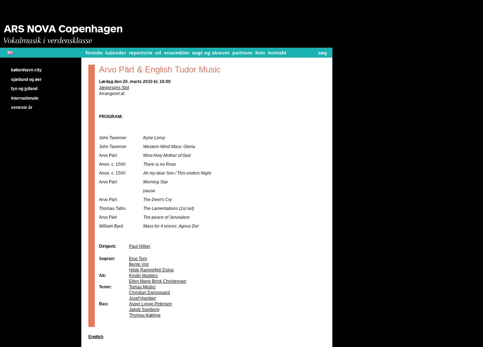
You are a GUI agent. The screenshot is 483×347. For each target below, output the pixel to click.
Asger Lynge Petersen (150, 303)
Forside (94, 52)
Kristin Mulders (143, 275)
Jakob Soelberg (144, 309)
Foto (260, 52)
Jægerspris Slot (114, 87)
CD (158, 52)
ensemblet (176, 52)
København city (26, 69)
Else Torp (138, 258)
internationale (25, 98)
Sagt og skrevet (210, 52)
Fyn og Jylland (24, 88)
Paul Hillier (139, 246)
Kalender (115, 52)
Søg (322, 52)
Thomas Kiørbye (145, 315)
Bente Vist (139, 264)
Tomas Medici (142, 286)
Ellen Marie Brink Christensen (157, 281)
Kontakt (277, 52)
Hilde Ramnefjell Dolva (151, 269)
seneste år (22, 107)
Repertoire (140, 52)
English (12, 53)
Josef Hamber (142, 298)
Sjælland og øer (26, 79)
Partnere (242, 52)
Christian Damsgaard (149, 292)
